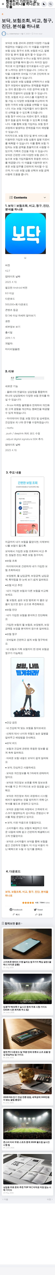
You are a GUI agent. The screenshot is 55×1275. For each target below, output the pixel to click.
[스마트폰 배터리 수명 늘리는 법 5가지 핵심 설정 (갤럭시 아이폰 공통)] (27, 944)
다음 (6, 1199)
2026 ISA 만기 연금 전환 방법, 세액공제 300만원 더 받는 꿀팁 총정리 (26, 1098)
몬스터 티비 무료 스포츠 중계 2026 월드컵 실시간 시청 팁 (26, 1143)
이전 (49, 1199)
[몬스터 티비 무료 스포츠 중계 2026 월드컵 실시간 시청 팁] (27, 1124)
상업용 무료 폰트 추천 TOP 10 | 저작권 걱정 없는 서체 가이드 (27, 1188)
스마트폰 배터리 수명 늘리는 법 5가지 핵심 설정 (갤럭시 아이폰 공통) (27, 963)
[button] (4, 4)
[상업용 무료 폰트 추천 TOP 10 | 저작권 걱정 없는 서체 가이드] (27, 1169)
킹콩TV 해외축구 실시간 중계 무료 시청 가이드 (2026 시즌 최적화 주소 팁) (25, 1008)
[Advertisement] (27, 1234)
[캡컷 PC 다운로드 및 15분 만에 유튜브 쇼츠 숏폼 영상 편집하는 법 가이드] (27, 1034)
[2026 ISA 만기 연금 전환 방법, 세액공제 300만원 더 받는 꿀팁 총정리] (27, 1079)
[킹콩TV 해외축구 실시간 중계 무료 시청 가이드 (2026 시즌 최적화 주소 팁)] (27, 989)
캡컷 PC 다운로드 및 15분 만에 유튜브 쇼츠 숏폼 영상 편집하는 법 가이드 (26, 1053)
